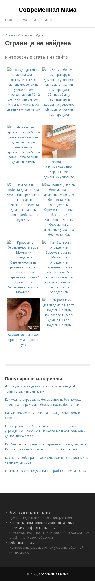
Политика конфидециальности (33, 527)
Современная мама (47, 9)
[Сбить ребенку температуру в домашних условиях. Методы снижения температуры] (59, 89)
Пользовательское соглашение (50, 523)
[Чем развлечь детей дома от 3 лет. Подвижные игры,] (59, 310)
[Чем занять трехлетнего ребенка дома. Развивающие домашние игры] (23, 142)
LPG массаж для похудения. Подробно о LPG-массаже (46, 470)
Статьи (46, 19)
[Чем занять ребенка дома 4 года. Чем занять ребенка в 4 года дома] (23, 200)
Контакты (17, 523)
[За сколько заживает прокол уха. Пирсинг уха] (23, 330)
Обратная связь (22, 542)
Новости (29, 19)
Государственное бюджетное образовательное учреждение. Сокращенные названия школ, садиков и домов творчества (45, 431)
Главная (11, 19)
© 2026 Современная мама (30, 513)
